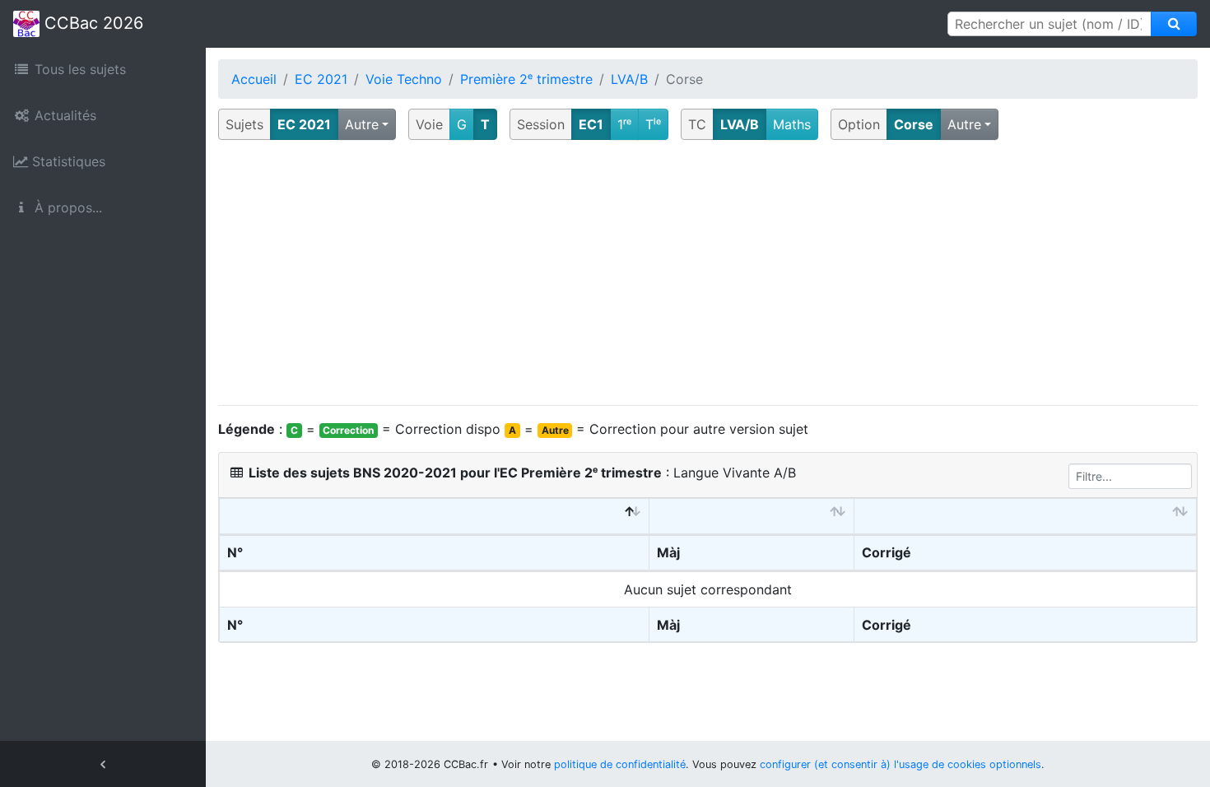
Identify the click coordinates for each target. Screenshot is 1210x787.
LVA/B (629, 79)
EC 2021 (321, 79)
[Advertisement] (708, 273)
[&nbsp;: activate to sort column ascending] (751, 516)
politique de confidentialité (620, 764)
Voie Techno (403, 79)
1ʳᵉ (624, 124)
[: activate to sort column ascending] (1025, 516)
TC (697, 124)
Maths (792, 124)
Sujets (244, 124)
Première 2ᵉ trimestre (526, 79)
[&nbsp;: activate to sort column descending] (434, 516)
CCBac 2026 (91, 23)
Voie (429, 124)
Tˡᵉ (653, 124)
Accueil (254, 79)
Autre (362, 124)
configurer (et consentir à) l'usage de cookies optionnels (900, 764)
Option (859, 124)
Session (541, 124)
